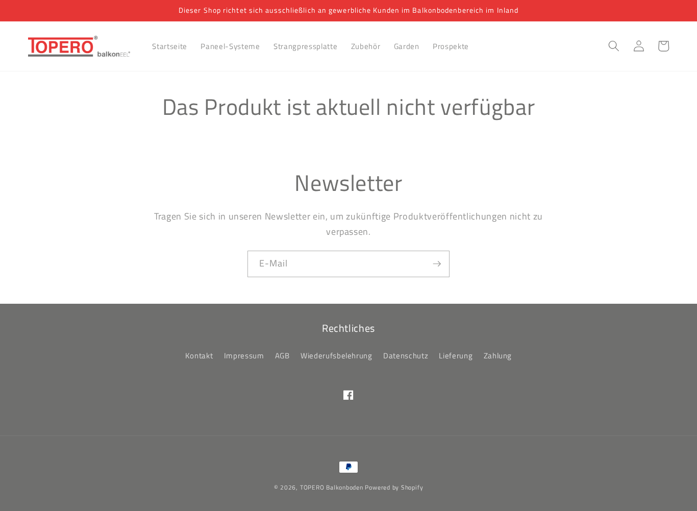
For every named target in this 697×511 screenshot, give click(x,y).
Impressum (244, 355)
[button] (614, 46)
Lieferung (455, 355)
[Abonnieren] (437, 264)
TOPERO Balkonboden (331, 487)
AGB (282, 355)
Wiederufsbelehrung (336, 355)
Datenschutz (405, 355)
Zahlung (498, 355)
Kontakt (199, 355)
